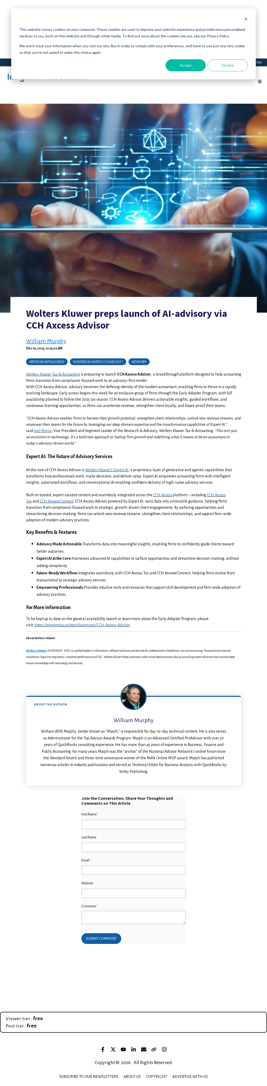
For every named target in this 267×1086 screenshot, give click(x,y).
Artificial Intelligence (46, 362)
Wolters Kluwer (36, 650)
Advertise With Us (190, 1077)
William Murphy (46, 341)
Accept (186, 65)
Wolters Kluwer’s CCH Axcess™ (98, 362)
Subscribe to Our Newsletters (88, 1077)
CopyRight (156, 1077)
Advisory (139, 362)
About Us (132, 1077)
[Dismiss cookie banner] (246, 19)
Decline (228, 65)
